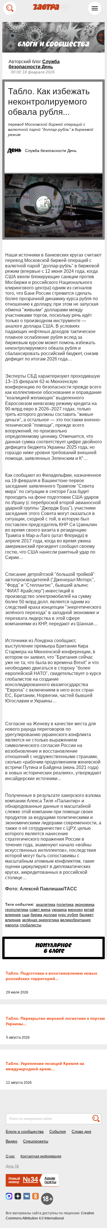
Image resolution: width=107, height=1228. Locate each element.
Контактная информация (41, 1156)
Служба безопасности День (34, 64)
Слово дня (81, 1131)
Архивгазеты (50, 1180)
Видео (11, 1141)
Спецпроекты (35, 1141)
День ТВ (12, 1166)
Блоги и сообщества (25, 1131)
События (57, 1131)
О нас (10, 1156)
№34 (30, 1179)
